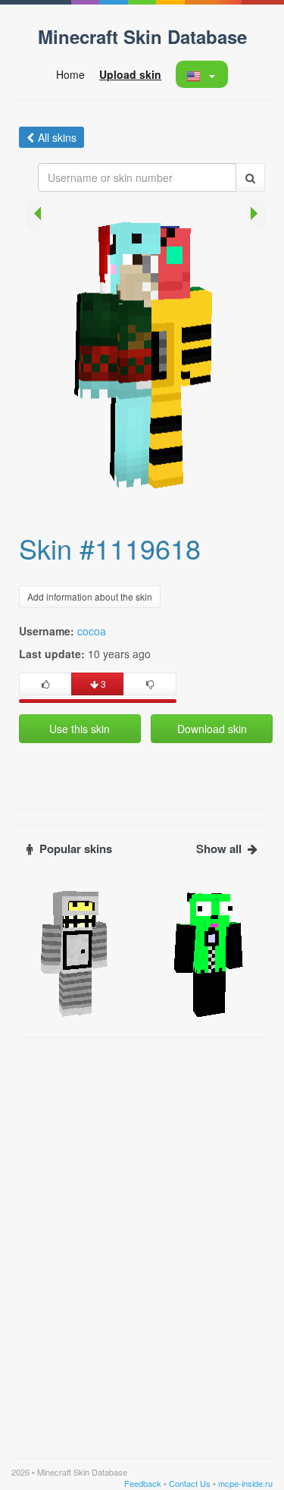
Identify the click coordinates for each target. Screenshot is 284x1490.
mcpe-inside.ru (245, 1483)
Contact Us (190, 1483)
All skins (57, 137)
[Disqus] (142, 1235)
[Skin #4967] (210, 952)
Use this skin (79, 728)
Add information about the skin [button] (89, 596)
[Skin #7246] (75, 952)
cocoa (91, 630)
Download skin (212, 728)
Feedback (142, 1483)
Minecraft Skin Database (142, 36)
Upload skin (130, 74)
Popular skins (75, 849)
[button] (201, 74)
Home (70, 74)
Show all (219, 849)
